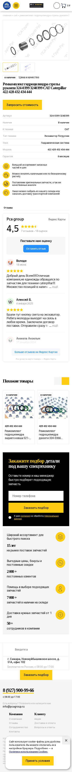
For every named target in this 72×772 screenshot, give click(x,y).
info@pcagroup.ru (14, 706)
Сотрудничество (18, 727)
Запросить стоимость (22, 105)
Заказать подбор (36, 508)
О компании (15, 719)
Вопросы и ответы (44, 727)
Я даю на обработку (36, 517)
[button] (58, 381)
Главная (7, 15)
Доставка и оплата (45, 723)
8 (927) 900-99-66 (18, 690)
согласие (25, 516)
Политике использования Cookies (28, 751)
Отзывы (8, 207)
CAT (15, 15)
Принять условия (38, 761)
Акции (37, 719)
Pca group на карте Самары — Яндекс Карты (36, 359)
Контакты (14, 731)
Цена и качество (29, 77)
